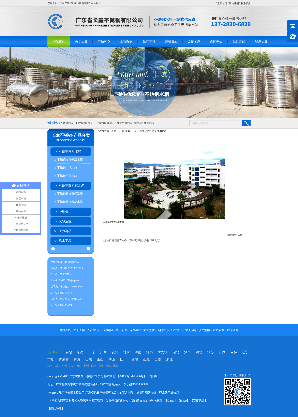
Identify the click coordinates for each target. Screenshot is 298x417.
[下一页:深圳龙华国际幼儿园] (144, 240)
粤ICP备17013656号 (131, 376)
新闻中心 (216, 41)
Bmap (183, 400)
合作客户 (194, 41)
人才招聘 (205, 330)
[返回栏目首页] (235, 235)
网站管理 (56, 408)
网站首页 (59, 41)
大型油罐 (65, 221)
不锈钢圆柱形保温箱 (70, 193)
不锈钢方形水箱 (70, 151)
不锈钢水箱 (67, 122)
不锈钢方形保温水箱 (70, 159)
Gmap (170, 400)
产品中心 (104, 41)
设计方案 (239, 41)
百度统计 (199, 400)
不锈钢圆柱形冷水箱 (70, 201)
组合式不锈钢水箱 (144, 122)
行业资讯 (177, 330)
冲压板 (63, 211)
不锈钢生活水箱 (123, 122)
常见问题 (191, 330)
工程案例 (126, 41)
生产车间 (149, 41)
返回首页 (222, 3)
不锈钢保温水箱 (83, 122)
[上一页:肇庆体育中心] (115, 240)
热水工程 (65, 241)
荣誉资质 (171, 41)
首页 (114, 131)
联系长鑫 (246, 3)
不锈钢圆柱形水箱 (72, 185)
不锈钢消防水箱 (103, 122)
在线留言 (219, 330)
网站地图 (234, 3)
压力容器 (65, 231)
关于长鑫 (81, 41)
